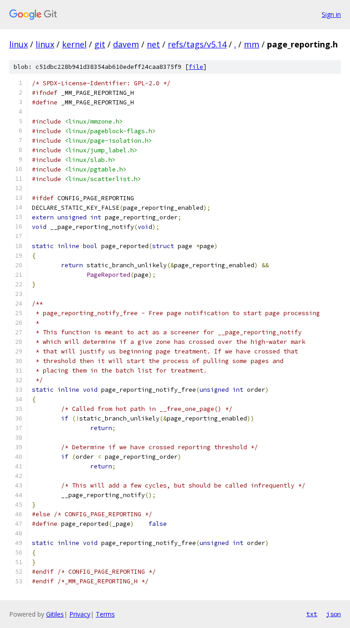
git (99, 44)
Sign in (331, 14)
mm (251, 44)
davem (126, 44)
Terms (105, 614)
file (196, 67)
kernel (74, 44)
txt (311, 614)
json (333, 614)
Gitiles (55, 614)
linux (18, 44)
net (153, 44)
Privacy (79, 614)
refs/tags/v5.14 (197, 44)
